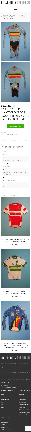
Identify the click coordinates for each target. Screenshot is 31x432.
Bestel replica (15, 126)
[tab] (10, 140)
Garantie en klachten (24, 409)
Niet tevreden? (22, 402)
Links (2, 404)
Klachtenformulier (23, 404)
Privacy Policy (22, 407)
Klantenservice (22, 399)
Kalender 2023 (4, 422)
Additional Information (10, 140)
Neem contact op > (5, 382)
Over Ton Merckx (5, 399)
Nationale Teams (12, 134)
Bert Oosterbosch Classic (7, 430)
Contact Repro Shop (24, 415)
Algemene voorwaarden (24, 412)
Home (2, 394)
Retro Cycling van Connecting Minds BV (20, 372)
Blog (2, 402)
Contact (2, 407)
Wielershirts (3, 397)
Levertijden (21, 397)
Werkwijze (24, 140)
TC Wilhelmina (4, 427)
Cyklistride (3, 424)
